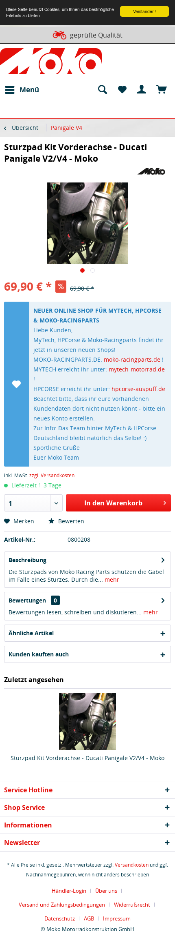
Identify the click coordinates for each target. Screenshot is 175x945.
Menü (29, 89)
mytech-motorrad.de (137, 369)
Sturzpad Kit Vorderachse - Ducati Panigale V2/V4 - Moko (87, 758)
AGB (89, 918)
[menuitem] (21, 90)
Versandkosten (132, 864)
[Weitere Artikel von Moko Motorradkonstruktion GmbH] (151, 171)
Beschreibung (27, 560)
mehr (111, 579)
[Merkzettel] (122, 90)
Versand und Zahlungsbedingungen (62, 904)
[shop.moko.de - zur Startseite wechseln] (51, 63)
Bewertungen (27, 600)
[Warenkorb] (162, 90)
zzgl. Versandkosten (51, 475)
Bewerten (70, 521)
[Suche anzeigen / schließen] (102, 90)
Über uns (106, 890)
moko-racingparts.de (132, 359)
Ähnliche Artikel (31, 633)
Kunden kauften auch (39, 654)
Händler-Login (69, 890)
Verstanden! (144, 11)
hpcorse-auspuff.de (138, 389)
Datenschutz (59, 918)
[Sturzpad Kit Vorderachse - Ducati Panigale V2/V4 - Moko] (87, 721)
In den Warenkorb (113, 502)
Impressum (117, 918)
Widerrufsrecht (132, 904)
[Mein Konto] (142, 90)
